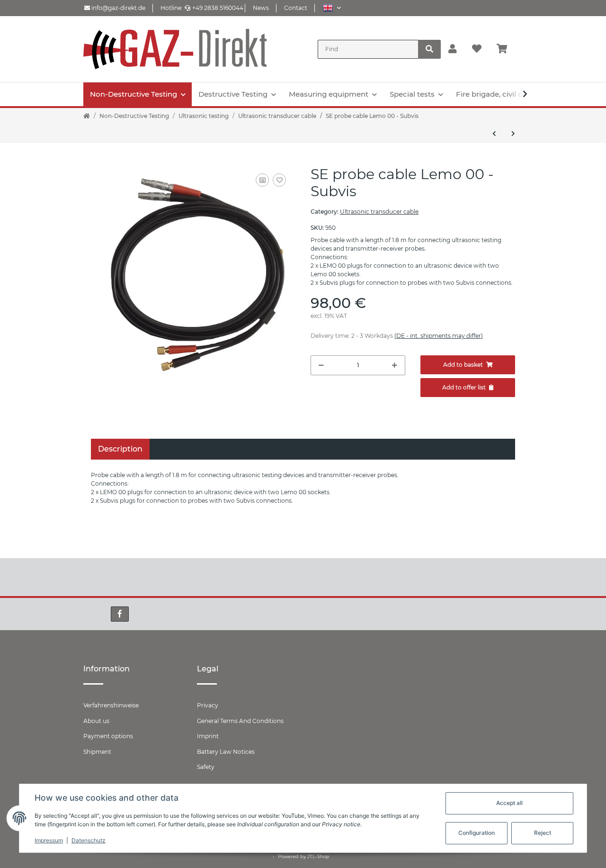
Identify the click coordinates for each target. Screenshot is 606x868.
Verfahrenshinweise (111, 705)
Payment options (108, 736)
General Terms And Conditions (240, 720)
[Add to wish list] (279, 180)
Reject (542, 832)
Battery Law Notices (226, 751)
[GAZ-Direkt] (175, 49)
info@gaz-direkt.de (117, 7)
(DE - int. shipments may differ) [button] (438, 335)
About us (96, 720)
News (261, 7)
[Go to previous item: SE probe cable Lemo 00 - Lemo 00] (494, 133)
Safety (205, 766)
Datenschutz (88, 840)
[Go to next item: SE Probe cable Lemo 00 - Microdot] (513, 133)
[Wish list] (476, 49)
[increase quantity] (394, 365)
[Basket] (506, 49)
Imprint (208, 736)
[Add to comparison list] (262, 180)
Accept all (509, 802)
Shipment (97, 751)
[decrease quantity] (321, 365)
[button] (331, 8)
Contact (295, 7)
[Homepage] (86, 116)
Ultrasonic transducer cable (379, 211)
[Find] (429, 49)
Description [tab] (120, 448)
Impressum (49, 840)
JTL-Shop (318, 856)
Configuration (476, 832)
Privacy (207, 705)
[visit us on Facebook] (120, 614)
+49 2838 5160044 (217, 7)
